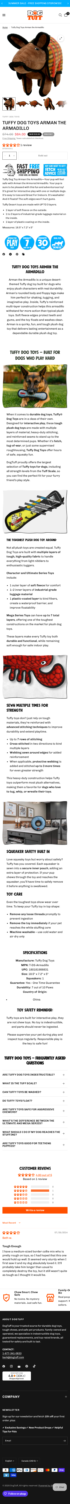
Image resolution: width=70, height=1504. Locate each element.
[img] (11, 1232)
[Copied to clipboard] (24, 254)
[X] (11, 254)
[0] (65, 15)
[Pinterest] (18, 254)
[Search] (60, 15)
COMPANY (11, 1397)
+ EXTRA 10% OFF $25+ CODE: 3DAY (35, 3)
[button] (11, 145)
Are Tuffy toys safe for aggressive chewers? (28, 1111)
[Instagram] (13, 1366)
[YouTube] (21, 1366)
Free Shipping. (9, 138)
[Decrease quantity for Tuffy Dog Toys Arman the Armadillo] (5, 155)
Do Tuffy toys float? (17, 1100)
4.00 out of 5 (44, 1175)
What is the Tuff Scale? (19, 1083)
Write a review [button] (35, 1210)
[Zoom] (61, 38)
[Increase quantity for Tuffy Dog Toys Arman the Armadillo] (14, 155)
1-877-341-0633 (11, 1353)
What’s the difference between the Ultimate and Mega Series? (28, 1122)
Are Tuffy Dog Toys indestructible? (28, 1074)
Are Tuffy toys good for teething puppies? (26, 1145)
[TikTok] (36, 1366)
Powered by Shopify (48, 1485)
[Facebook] (4, 254)
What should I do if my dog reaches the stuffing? (31, 1133)
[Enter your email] (64, 1441)
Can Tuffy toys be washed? (21, 1092)
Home (5, 27)
